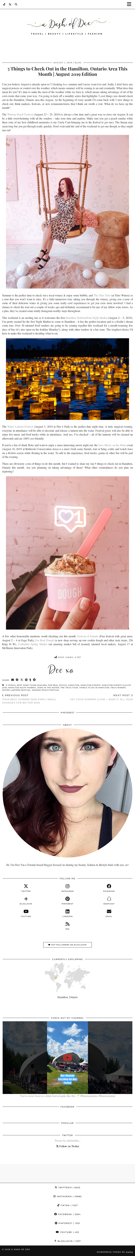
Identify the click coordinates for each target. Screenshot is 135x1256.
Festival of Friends (87, 636)
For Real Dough (44, 640)
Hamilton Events (91, 685)
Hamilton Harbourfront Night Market (87, 318)
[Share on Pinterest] (26, 679)
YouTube (69, 1232)
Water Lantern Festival (20, 426)
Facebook (69, 1214)
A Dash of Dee (20, 1249)
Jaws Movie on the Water (112, 445)
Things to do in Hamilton (94, 688)
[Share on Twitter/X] (22, 679)
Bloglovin (69, 1241)
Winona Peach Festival (20, 114)
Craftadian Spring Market (32, 644)
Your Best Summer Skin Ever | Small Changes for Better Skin (29, 699)
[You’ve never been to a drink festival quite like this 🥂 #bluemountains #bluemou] (67, 1057)
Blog (78, 62)
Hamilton (73, 685)
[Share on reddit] (34, 679)
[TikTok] (4, 4)
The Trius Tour (102, 295)
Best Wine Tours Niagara (32, 685)
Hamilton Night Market (22, 688)
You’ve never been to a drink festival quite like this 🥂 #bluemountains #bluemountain (67, 1096)
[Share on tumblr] (30, 679)
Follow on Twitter (69, 1146)
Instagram (69, 1196)
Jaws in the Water (48, 688)
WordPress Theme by (115, 1252)
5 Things (11, 685)
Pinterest (69, 1223)
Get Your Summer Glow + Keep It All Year (101, 697)
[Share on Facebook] (17, 679)
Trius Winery (118, 688)
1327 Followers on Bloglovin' (68, 945)
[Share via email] (12, 679)
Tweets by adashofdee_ (68, 1140)
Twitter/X (68, 1187)
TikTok (69, 1205)
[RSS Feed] (10, 4)
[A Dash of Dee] (67, 26)
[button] (130, 4)
